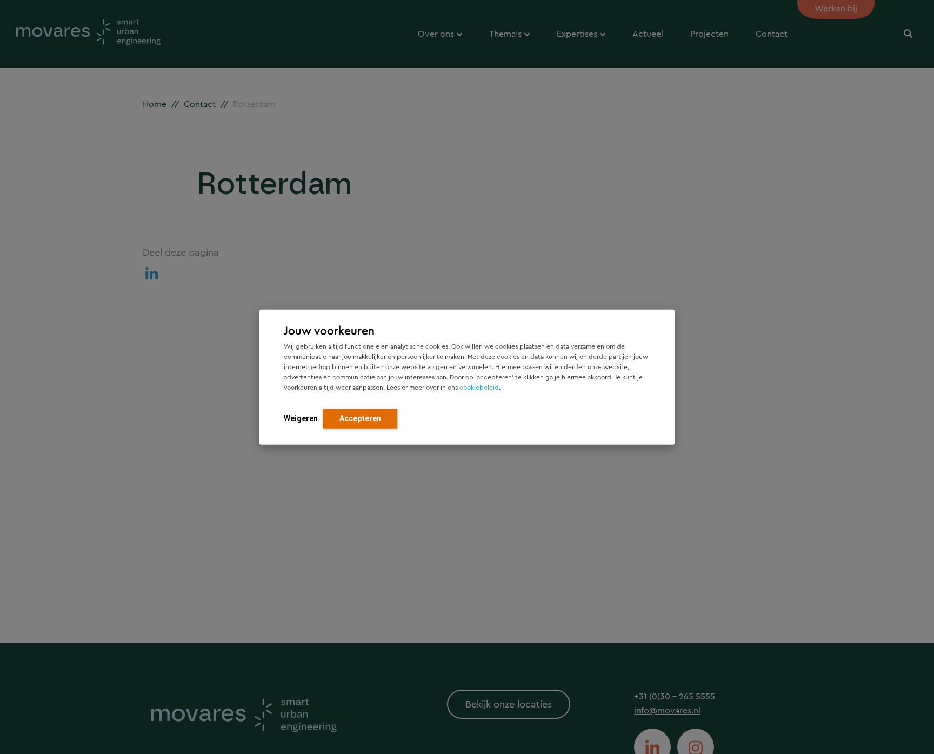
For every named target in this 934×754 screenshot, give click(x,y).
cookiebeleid (479, 387)
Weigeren (301, 418)
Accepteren (360, 418)
